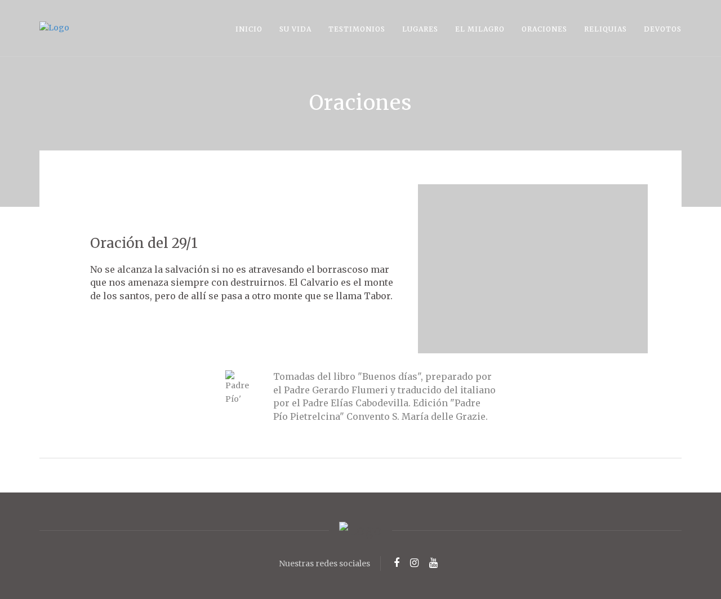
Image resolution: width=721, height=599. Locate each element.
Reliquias (605, 29)
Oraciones (544, 29)
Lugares (420, 29)
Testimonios (356, 29)
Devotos (663, 29)
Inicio (248, 29)
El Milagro (480, 29)
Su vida (295, 29)
